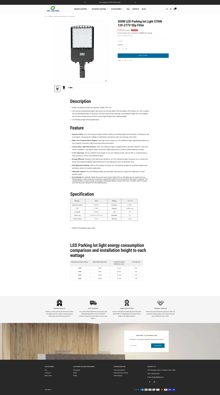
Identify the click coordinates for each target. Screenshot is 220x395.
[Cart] (174, 9)
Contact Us (48, 373)
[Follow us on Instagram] (154, 382)
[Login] (170, 9)
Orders (75, 373)
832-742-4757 (156, 373)
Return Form (48, 375)
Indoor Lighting (80, 9)
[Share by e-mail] (130, 60)
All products (76, 370)
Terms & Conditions (119, 370)
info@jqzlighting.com (157, 377)
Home (46, 16)
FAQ (128, 9)
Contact (135, 9)
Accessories (116, 9)
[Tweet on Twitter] (128, 60)
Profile (75, 375)
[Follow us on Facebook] (149, 382)
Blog (144, 9)
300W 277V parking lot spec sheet (83, 228)
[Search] (167, 9)
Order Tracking (118, 375)
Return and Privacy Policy (121, 373)
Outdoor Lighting (99, 9)
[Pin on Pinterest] (125, 60)
